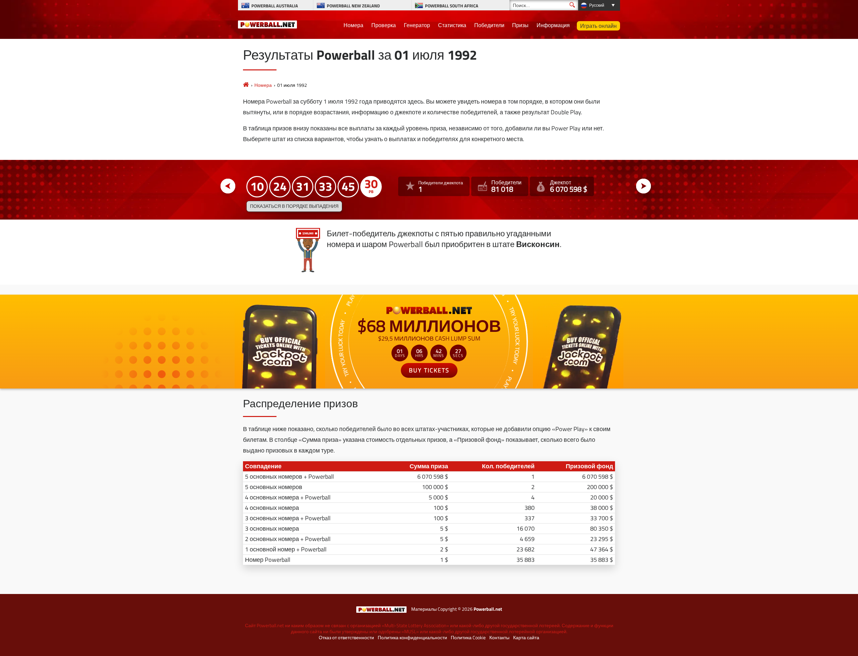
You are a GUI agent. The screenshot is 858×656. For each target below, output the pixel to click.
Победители (489, 25)
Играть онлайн (598, 26)
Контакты (499, 638)
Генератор (417, 25)
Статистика (452, 25)
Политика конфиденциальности (412, 638)
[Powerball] (246, 84)
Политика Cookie (468, 638)
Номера (353, 25)
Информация (553, 25)
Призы (520, 25)
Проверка (383, 25)
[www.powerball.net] (267, 23)
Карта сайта (526, 638)
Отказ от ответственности (346, 638)
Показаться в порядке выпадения (294, 206)
